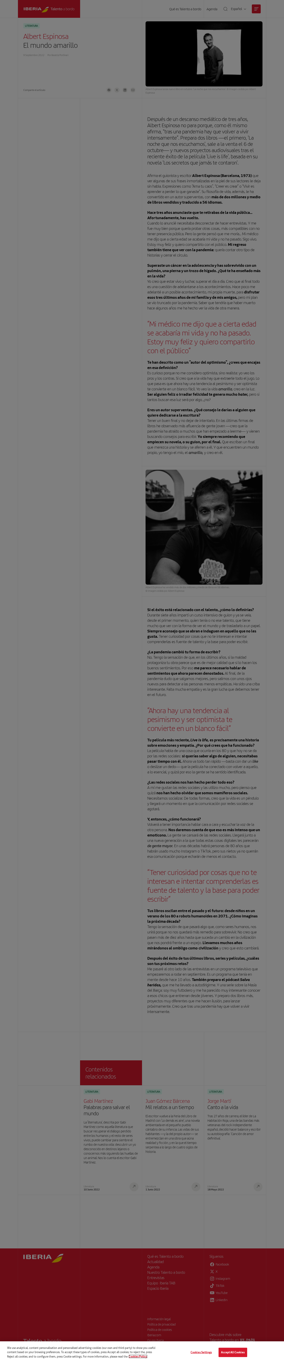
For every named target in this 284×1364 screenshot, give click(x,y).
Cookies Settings (201, 1352)
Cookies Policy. (138, 1356)
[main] (142, 1352)
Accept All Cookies (233, 1352)
